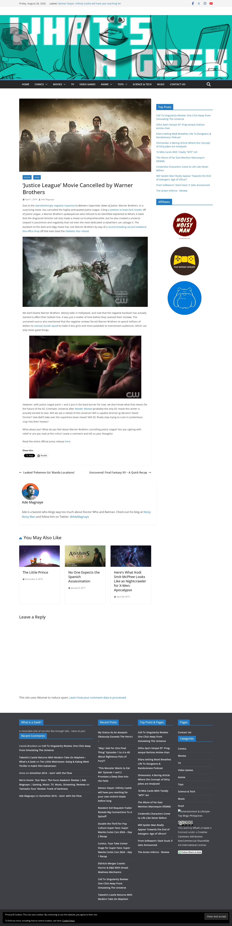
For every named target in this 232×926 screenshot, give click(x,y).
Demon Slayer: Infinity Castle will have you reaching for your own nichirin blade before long (89, 5)
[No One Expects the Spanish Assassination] (85, 548)
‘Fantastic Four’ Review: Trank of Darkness (43, 788)
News (37, 177)
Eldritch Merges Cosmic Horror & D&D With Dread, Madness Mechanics (113, 868)
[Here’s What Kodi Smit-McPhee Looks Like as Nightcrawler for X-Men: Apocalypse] (131, 548)
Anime (105, 84)
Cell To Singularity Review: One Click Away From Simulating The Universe (113, 883)
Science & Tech (142, 84)
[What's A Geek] (116, 17)
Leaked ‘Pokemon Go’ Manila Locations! (48, 472)
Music (161, 84)
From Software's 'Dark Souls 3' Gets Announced (183, 185)
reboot (77, 231)
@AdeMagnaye (79, 517)
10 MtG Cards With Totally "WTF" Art (176, 152)
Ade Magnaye (47, 199)
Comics (39, 84)
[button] (46, 84)
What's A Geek (201, 827)
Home (25, 84)
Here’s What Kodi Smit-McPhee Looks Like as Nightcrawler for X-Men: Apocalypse (130, 581)
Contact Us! (177, 84)
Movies (57, 84)
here (67, 441)
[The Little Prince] (39, 548)
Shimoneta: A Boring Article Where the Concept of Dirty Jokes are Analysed (154, 779)
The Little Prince (35, 572)
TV (72, 84)
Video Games (87, 84)
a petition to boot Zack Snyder (125, 209)
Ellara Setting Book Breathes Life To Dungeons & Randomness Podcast (154, 764)
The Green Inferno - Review (171, 190)
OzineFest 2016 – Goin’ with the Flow (51, 773)
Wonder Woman (83, 408)
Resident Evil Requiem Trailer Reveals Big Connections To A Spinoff (115, 812)
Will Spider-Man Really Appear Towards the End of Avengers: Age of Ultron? (153, 829)
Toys (121, 84)
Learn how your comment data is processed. (98, 697)
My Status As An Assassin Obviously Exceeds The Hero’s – (115, 736)
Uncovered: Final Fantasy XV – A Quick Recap (118, 472)
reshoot (46, 325)
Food (181, 805)
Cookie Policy (68, 920)
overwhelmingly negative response (55, 205)
